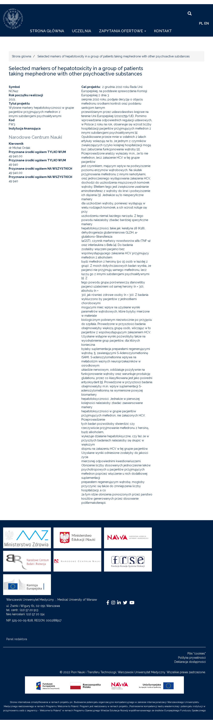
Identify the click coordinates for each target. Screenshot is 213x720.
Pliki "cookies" (196, 653)
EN (206, 23)
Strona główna (47, 31)
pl (201, 23)
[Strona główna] (14, 19)
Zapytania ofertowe (121, 31)
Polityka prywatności (192, 657)
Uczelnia (81, 31)
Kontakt (163, 31)
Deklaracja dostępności (190, 661)
